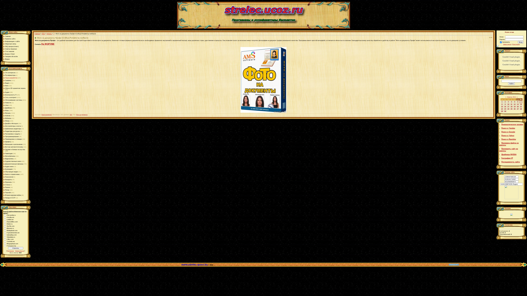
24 (508, 109)
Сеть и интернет (10, 97)
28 (521, 109)
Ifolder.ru (9, 224)
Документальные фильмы (14, 164)
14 (521, 104)
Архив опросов (19, 251)
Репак (7, 190)
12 (514, 104)
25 (511, 109)
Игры (7, 110)
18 (511, 106)
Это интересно (10, 72)
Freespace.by (11, 246)
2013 (43, 34)
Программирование (12, 136)
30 (505, 111)
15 (502, 106)
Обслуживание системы (13, 100)
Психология (9, 177)
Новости (8, 102)
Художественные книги (13, 161)
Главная (37, 34)
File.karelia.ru (11, 215)
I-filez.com (10, 239)
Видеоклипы (9, 159)
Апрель (49, 34)
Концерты (8, 179)
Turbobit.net (11, 241)
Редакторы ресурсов (12, 131)
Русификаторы (10, 75)
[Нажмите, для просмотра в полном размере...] (263, 112)
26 (514, 109)
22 (502, 109)
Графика (8, 80)
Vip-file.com (10, 226)
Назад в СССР (10, 198)
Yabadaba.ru (11, 237)
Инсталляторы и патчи (13, 126)
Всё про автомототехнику (14, 147)
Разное (7, 187)
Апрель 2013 (511, 97)
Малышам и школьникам (14, 144)
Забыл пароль (507, 44)
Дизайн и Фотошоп (11, 123)
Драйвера (8, 108)
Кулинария (8, 169)
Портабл (8, 192)
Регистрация (516, 44)
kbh (71, 114)
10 (508, 104)
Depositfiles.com (12, 222)
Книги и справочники (12, 174)
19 (514, 106)
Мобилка (8, 118)
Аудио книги (9, 166)
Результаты (10, 251)
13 (518, 104)
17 (508, 106)
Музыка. (8, 113)
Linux (7, 105)
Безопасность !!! (10, 95)
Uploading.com (12, 235)
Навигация (8, 153)
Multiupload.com (12, 230)
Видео (7, 83)
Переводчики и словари (13, 139)
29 (502, 111)
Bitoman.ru (10, 228)
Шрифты (8, 142)
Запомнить (506, 42)
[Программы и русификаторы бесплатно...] (511, 198)
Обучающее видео (11, 172)
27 (518, 109)
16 (505, 106)
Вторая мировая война (13, 195)
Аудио (7, 92)
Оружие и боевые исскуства (15, 149)
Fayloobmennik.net (13, 233)
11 (511, 104)
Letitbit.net (10, 219)
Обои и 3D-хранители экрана (15, 88)
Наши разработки (11, 78)
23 (505, 109)
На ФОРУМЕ (47, 44)
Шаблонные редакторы (13, 129)
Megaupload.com (12, 243)
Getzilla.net (10, 217)
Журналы (8, 182)
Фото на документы (82, 114)
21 (521, 106)
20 (518, 106)
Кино (6, 85)
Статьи (7, 185)
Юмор (7, 121)
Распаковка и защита (12, 134)
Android (7, 115)
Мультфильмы (10, 156)
